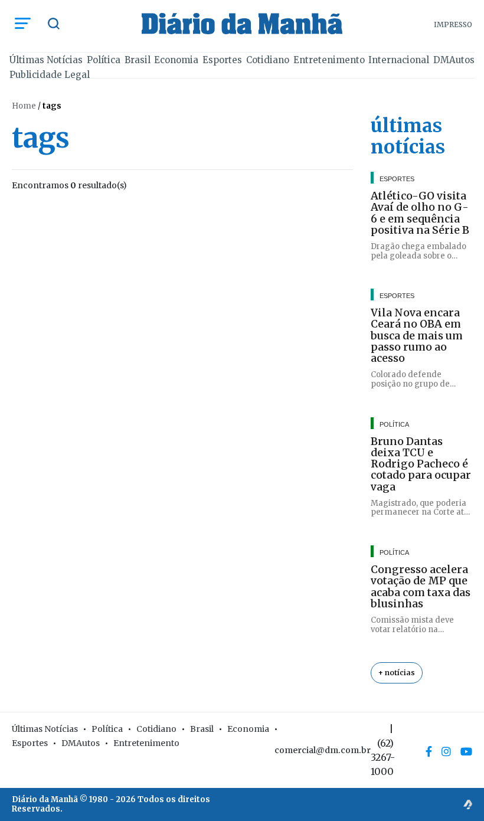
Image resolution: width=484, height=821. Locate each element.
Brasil (138, 60)
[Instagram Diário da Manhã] (446, 751)
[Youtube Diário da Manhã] (466, 751)
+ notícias (396, 672)
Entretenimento (329, 60)
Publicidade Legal (49, 74)
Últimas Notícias (46, 60)
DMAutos (454, 60)
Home (24, 106)
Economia (176, 60)
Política (103, 60)
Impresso (453, 24)
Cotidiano (267, 60)
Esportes (222, 60)
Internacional (398, 60)
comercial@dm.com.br (322, 750)
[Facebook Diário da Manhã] (429, 751)
